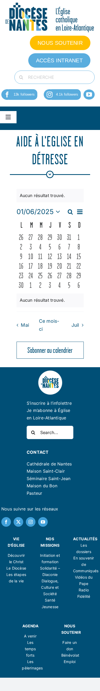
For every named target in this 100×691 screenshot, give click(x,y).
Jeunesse (50, 606)
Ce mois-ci (49, 325)
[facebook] (7, 94)
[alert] (50, 300)
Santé (50, 600)
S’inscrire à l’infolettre (49, 403)
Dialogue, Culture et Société (50, 587)
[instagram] (49, 94)
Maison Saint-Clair (46, 471)
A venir (30, 636)
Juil (75, 325)
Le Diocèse (16, 568)
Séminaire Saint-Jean (49, 478)
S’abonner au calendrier (50, 350)
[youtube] (89, 94)
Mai (25, 325)
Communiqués (85, 571)
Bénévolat (70, 655)
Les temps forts (30, 648)
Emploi (69, 661)
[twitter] (18, 522)
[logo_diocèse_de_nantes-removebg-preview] (50, 372)
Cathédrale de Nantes (49, 464)
